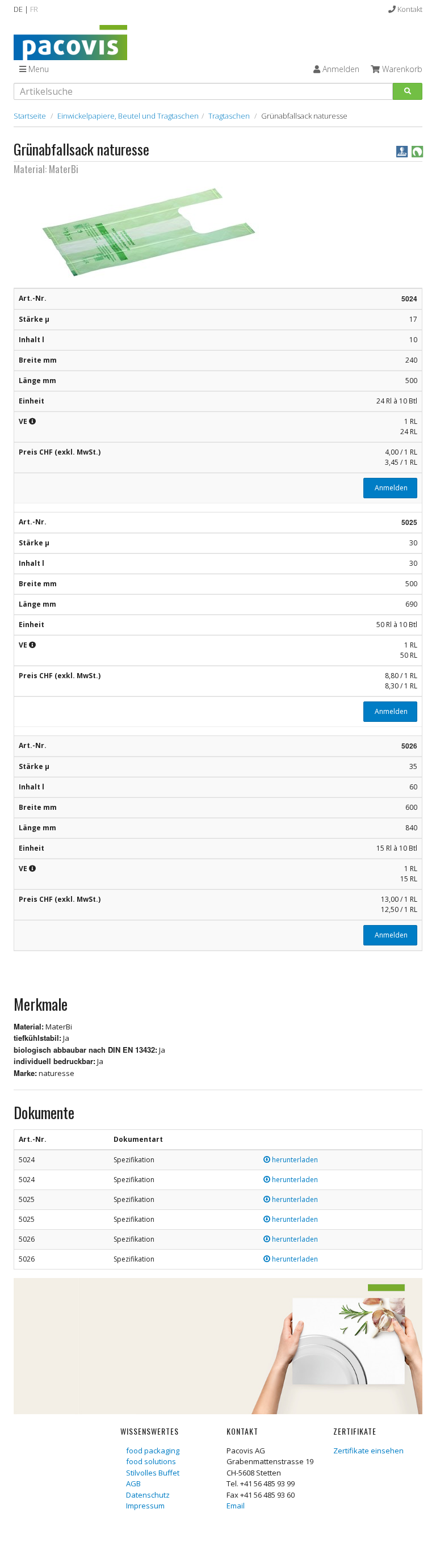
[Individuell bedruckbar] (402, 151)
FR (34, 9)
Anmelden (390, 488)
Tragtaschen (229, 116)
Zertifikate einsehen (368, 1450)
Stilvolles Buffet (152, 1473)
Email (236, 1505)
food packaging (152, 1450)
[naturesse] (417, 151)
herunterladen (294, 1160)
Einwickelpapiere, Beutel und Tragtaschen (128, 116)
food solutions (151, 1461)
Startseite (30, 116)
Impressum (145, 1505)
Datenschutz (148, 1495)
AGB (133, 1483)
